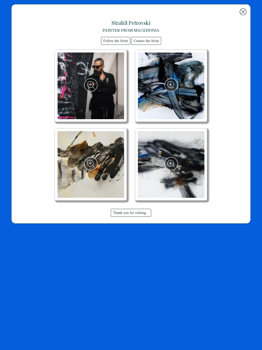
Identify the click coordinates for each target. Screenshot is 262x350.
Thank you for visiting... (131, 213)
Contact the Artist (146, 41)
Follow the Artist (115, 41)
